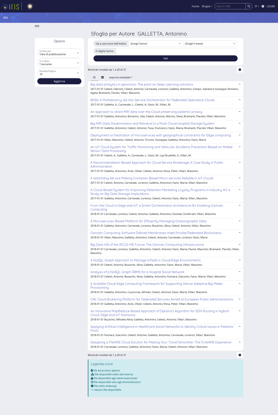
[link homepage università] (30, 6)
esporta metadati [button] (119, 77)
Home (195, 6)
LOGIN (271, 6)
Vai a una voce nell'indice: (111, 43)
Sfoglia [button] (206, 6)
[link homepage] (12, 6)
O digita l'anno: (105, 51)
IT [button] (256, 6)
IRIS (37, 26)
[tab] (94, 77)
